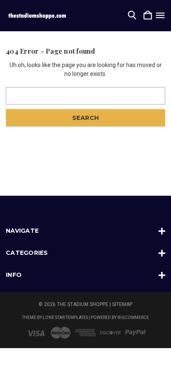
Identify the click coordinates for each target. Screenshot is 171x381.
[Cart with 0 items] (147, 15)
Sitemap (122, 304)
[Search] (132, 15)
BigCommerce (133, 317)
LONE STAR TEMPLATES (65, 317)
